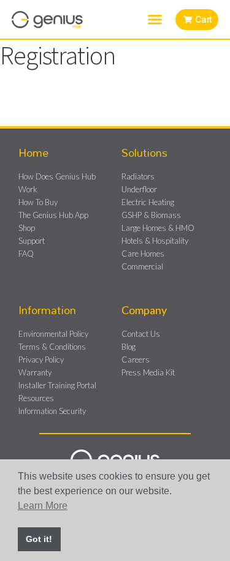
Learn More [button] (42, 505)
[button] (155, 19)
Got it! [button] (39, 539)
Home (33, 152)
